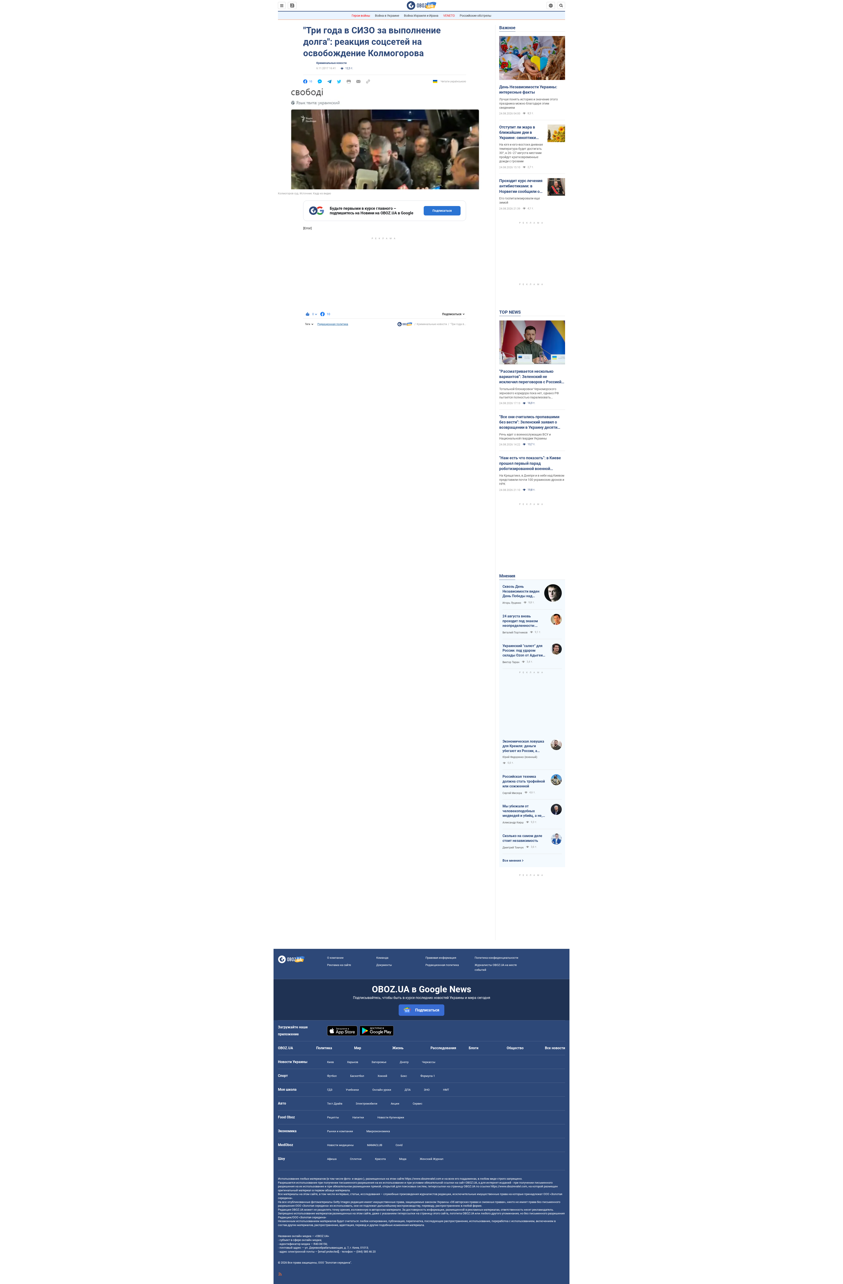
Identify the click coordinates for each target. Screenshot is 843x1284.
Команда (382, 957)
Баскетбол (357, 1076)
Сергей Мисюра (512, 793)
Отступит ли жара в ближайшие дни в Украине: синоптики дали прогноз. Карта (518, 133)
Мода (402, 1159)
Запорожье (378, 1062)
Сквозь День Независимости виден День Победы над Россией (521, 591)
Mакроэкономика (378, 1131)
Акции (395, 1103)
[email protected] (328, 1251)
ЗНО (427, 1089)
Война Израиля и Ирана (421, 15)
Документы (384, 965)
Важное (507, 27)
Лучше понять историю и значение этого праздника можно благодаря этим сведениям (528, 103)
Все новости (555, 1048)
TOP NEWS (510, 312)
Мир (357, 1048)
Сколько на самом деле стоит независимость (522, 838)
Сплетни (356, 1159)
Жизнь (397, 1048)
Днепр (404, 1062)
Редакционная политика (332, 324)
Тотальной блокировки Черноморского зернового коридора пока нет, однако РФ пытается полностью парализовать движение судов (529, 393)
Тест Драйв (334, 1103)
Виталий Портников (515, 632)
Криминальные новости (331, 63)
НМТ (446, 1089)
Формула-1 (427, 1076)
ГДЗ (329, 1089)
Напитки (358, 1117)
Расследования (443, 1048)
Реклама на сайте (339, 965)
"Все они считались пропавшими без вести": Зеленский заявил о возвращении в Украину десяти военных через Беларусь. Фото (529, 422)
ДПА (408, 1089)
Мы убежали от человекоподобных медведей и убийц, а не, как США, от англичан (522, 811)
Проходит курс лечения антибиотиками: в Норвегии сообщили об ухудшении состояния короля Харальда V (520, 186)
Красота (380, 1159)
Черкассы (428, 1062)
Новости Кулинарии (390, 1117)
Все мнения (512, 861)
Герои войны (361, 15)
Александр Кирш (513, 822)
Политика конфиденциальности (496, 957)
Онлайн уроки (381, 1089)
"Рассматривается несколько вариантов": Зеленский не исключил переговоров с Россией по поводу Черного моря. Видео (530, 377)
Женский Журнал (431, 1159)
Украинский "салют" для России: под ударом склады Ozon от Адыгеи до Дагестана (523, 651)
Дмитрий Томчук (513, 847)
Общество (515, 1048)
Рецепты (333, 1117)
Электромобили (366, 1103)
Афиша (332, 1159)
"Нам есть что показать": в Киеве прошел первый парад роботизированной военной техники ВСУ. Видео (530, 463)
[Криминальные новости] (404, 325)
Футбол (332, 1076)
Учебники (352, 1089)
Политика (324, 1048)
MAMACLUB (374, 1145)
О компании (335, 957)
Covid (399, 1145)
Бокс (404, 1076)
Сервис (417, 1103)
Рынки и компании (340, 1131)
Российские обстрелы (475, 15)
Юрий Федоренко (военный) (520, 757)
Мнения (507, 576)
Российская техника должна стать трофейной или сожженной (524, 781)
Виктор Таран (511, 662)
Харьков (352, 1062)
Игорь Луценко (512, 602)
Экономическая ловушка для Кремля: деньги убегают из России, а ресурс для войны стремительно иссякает (523, 746)
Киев (330, 1062)
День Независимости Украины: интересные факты (528, 89)
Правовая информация (440, 957)
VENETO (449, 15)
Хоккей (382, 1076)
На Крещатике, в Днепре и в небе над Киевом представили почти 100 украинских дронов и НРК (531, 480)
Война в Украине (387, 15)
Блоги (473, 1048)
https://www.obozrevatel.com (423, 1178)
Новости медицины (340, 1145)
